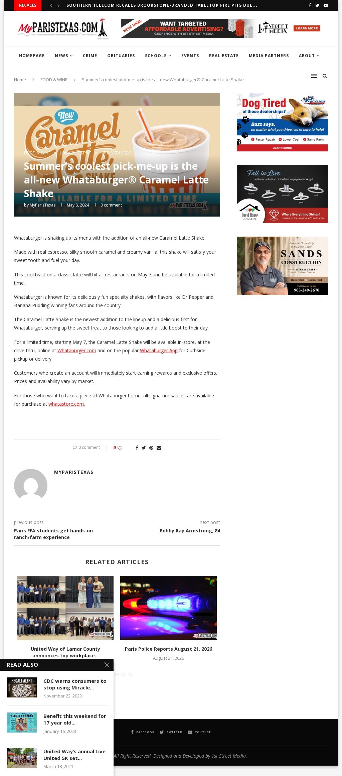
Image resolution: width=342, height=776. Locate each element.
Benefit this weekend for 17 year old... (74, 719)
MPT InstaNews (116, 153)
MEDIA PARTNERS (269, 55)
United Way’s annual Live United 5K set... (74, 754)
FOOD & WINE (37, 153)
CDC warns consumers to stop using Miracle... (75, 684)
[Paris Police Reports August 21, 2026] (168, 608)
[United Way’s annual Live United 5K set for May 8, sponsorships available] (22, 758)
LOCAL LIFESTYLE (75, 153)
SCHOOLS (156, 55)
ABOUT (307, 55)
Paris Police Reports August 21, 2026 (168, 649)
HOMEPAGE (32, 55)
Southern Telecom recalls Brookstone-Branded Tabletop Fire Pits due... (162, 5)
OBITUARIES (121, 55)
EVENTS (190, 55)
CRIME (90, 55)
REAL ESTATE (224, 55)
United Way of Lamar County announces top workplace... (65, 652)
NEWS (61, 55)
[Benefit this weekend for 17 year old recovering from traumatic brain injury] (22, 723)
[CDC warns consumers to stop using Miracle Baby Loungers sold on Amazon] (22, 687)
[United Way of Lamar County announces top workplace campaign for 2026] (65, 608)
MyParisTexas (42, 205)
